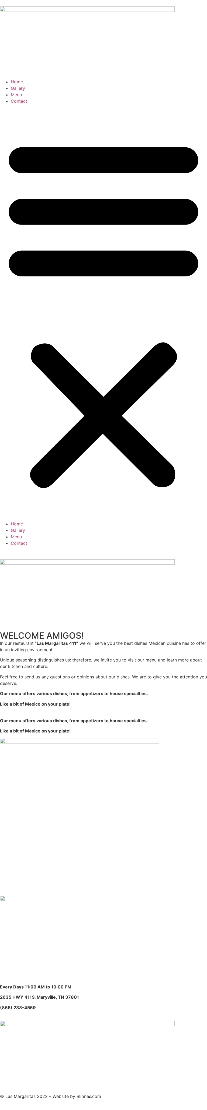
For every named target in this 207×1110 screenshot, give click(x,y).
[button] (103, 312)
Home (17, 81)
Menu (16, 94)
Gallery (18, 88)
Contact (19, 101)
